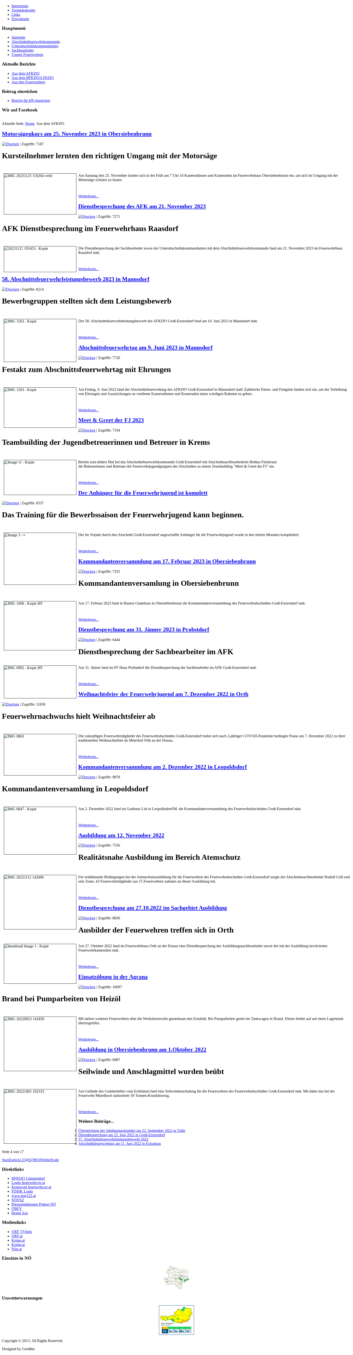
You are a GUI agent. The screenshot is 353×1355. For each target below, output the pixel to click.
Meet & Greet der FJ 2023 (111, 420)
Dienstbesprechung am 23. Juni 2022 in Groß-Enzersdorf (121, 1135)
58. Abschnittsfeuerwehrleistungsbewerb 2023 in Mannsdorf (75, 279)
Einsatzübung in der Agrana (113, 977)
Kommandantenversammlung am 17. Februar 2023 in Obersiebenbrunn (167, 561)
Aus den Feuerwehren (28, 82)
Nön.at (17, 1249)
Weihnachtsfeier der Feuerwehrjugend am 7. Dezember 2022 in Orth (163, 694)
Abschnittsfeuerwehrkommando (36, 42)
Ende (55, 1160)
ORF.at (17, 1236)
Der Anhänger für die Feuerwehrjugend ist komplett (142, 493)
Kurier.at (18, 1245)
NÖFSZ (18, 1200)
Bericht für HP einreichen (31, 100)
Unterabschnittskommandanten (35, 46)
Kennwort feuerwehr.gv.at (31, 1187)
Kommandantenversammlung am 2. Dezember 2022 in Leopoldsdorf (162, 767)
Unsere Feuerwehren (27, 55)
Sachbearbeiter (23, 50)
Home (30, 124)
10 (39, 1160)
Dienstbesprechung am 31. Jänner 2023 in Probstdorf (143, 629)
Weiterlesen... (88, 196)
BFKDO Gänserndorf (28, 1178)
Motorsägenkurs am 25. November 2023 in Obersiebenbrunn (77, 134)
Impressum (20, 6)
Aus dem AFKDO (26, 73)
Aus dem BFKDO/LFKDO (33, 78)
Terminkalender (23, 10)
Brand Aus (20, 1213)
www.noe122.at (24, 1196)
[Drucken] (10, 144)
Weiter (46, 1160)
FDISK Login (22, 1191)
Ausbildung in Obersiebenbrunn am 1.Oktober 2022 (142, 1049)
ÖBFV (17, 1209)
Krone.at (18, 1240)
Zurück (14, 1160)
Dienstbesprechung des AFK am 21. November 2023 (142, 206)
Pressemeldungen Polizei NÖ (34, 1204)
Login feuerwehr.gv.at (28, 1183)
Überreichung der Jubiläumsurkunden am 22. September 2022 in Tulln (131, 1131)
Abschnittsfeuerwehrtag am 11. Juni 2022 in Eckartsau (119, 1143)
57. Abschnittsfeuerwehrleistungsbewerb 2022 (113, 1139)
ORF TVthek (22, 1232)
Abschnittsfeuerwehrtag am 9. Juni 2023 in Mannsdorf (145, 347)
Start (5, 1160)
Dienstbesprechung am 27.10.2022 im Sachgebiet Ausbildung (152, 908)
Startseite (18, 37)
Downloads (20, 19)
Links (16, 14)
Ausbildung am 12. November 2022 (121, 835)
